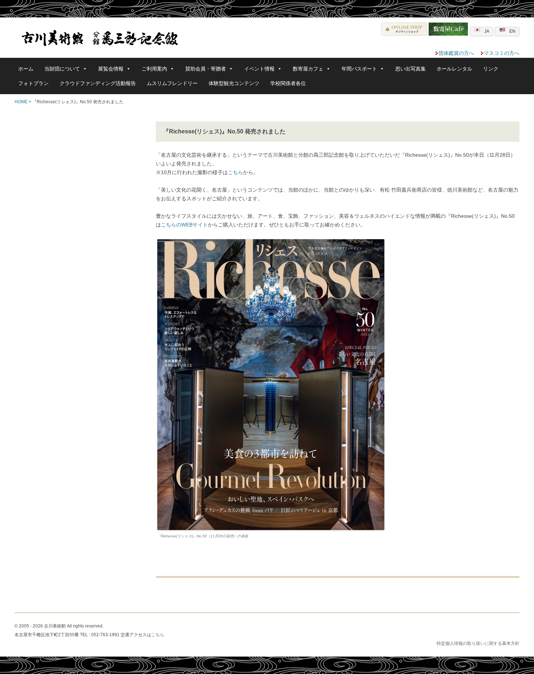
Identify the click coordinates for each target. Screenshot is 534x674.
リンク (490, 69)
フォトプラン (33, 83)
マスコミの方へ (501, 53)
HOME (21, 101)
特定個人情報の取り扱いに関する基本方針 (478, 643)
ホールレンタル (454, 69)
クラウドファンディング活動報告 (98, 83)
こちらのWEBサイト (184, 225)
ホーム (25, 69)
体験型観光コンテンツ (234, 83)
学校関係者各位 (288, 83)
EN (512, 31)
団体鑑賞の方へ (456, 53)
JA (486, 31)
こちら (235, 172)
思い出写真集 (410, 69)
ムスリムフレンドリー (172, 83)
